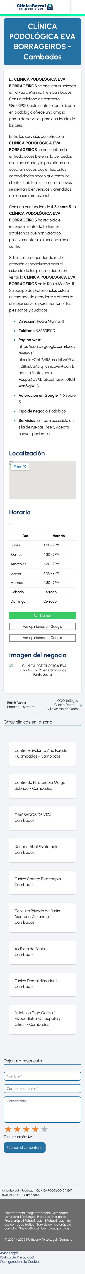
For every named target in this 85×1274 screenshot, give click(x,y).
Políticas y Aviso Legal (42, 1240)
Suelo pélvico (28, 1228)
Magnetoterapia (38, 1213)
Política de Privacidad (17, 1257)
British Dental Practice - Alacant (20, 705)
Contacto (65, 1240)
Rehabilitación (34, 1221)
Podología (29, 1217)
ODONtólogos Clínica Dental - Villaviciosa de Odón (62, 705)
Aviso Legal (9, 1253)
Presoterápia (13, 1221)
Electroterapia (15, 1213)
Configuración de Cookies (20, 1261)
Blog (66, 1228)
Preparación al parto (51, 1217)
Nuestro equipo (50, 1228)
